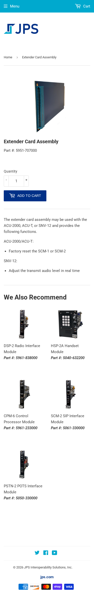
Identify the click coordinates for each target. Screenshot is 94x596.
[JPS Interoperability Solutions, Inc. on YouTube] (54, 553)
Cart (86, 6)
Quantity (10, 171)
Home (8, 57)
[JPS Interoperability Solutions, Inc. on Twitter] (37, 553)
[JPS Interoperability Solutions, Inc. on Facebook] (45, 553)
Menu (14, 6)
